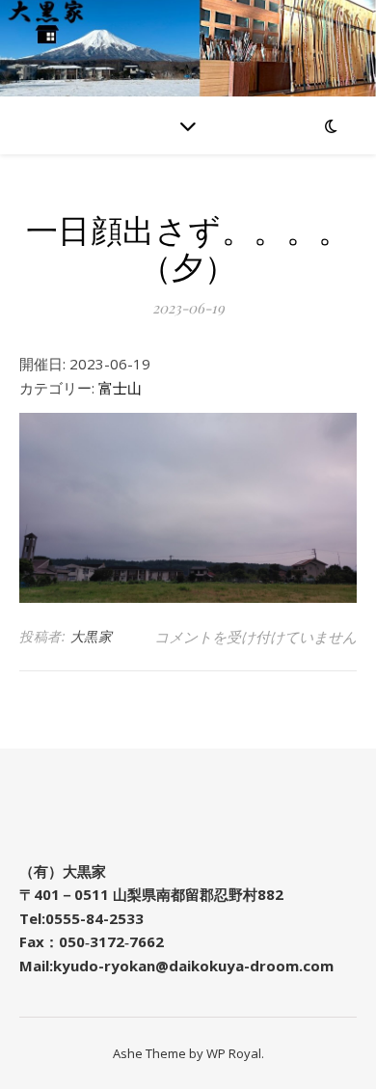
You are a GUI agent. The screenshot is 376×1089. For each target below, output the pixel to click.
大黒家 (91, 636)
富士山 (120, 387)
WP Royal (233, 1053)
